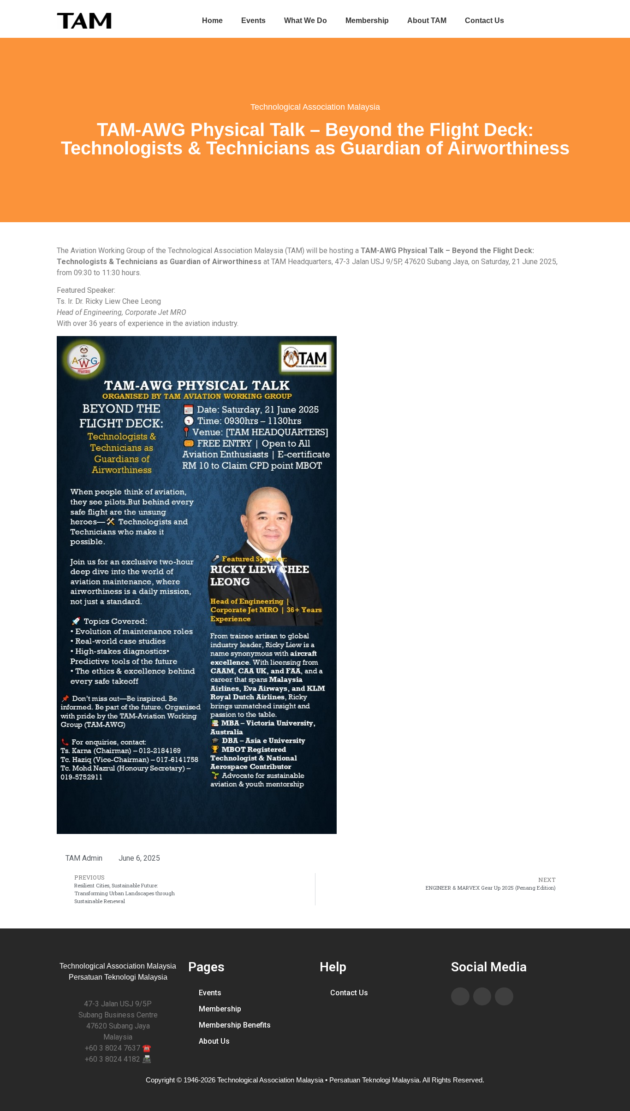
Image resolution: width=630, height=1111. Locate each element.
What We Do (305, 20)
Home (212, 20)
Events (253, 20)
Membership (367, 20)
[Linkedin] (482, 996)
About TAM (426, 20)
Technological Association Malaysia (315, 107)
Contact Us (484, 20)
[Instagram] (504, 996)
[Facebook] (460, 996)
